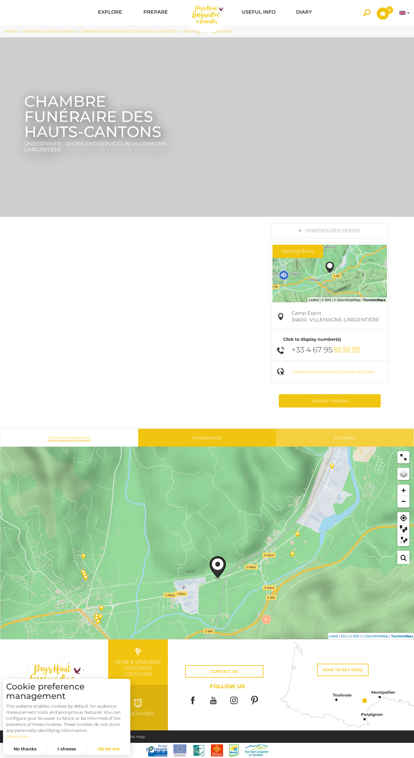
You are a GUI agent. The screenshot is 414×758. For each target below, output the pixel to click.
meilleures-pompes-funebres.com (333, 371)
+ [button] (404, 490)
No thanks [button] (25, 749)
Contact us (224, 671)
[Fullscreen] (403, 457)
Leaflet (333, 635)
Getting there (298, 251)
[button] (110, 12)
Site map (136, 736)
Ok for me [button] (109, 749)
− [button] (404, 501)
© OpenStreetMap (375, 635)
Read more (17, 736)
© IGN (354, 635)
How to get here (342, 670)
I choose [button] (67, 749)
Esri (344, 635)
